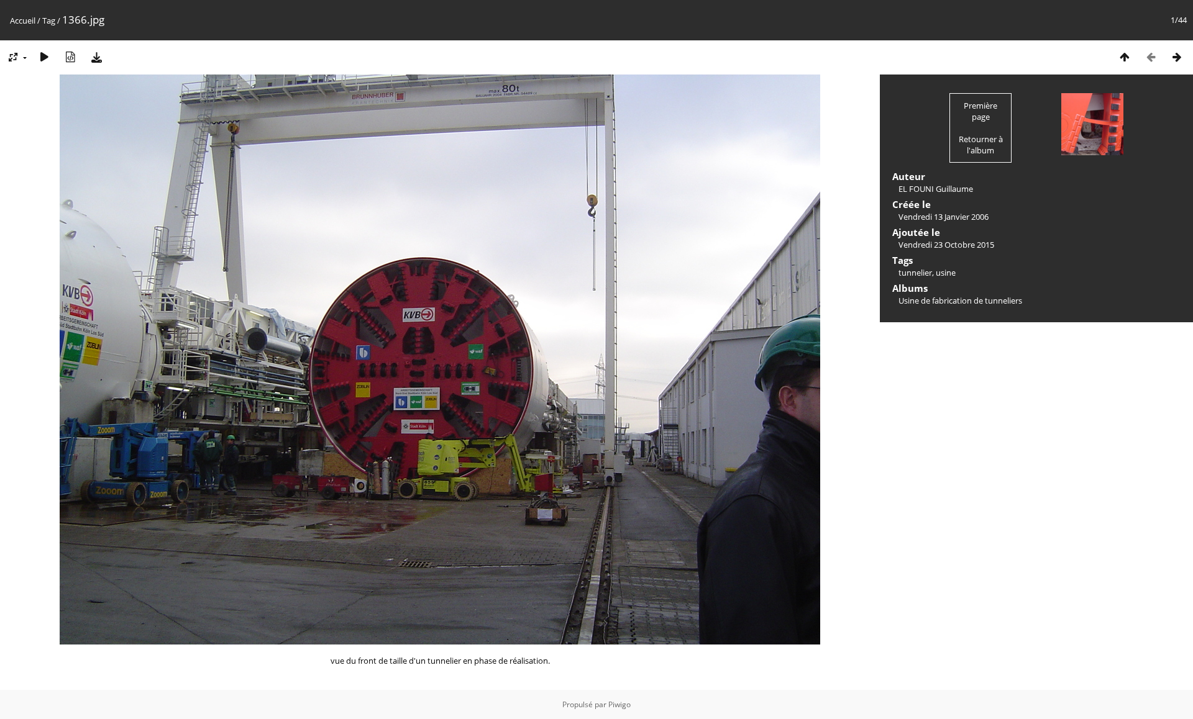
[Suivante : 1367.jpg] (1177, 57)
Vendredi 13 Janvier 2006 (943, 216)
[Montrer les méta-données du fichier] (70, 57)
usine (946, 272)
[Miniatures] (1125, 57)
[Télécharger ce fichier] (96, 57)
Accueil (22, 20)
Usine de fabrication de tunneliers (960, 300)
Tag (48, 20)
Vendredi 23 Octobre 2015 (946, 244)
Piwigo (619, 704)
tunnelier (915, 272)
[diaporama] (44, 57)
